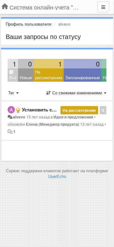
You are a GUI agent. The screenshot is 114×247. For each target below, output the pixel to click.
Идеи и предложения (73, 117)
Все (12, 77)
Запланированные (82, 77)
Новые (26, 77)
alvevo (19, 117)
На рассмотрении (48, 75)
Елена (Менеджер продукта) (52, 124)
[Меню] (103, 7)
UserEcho (57, 176)
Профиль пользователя (28, 24)
